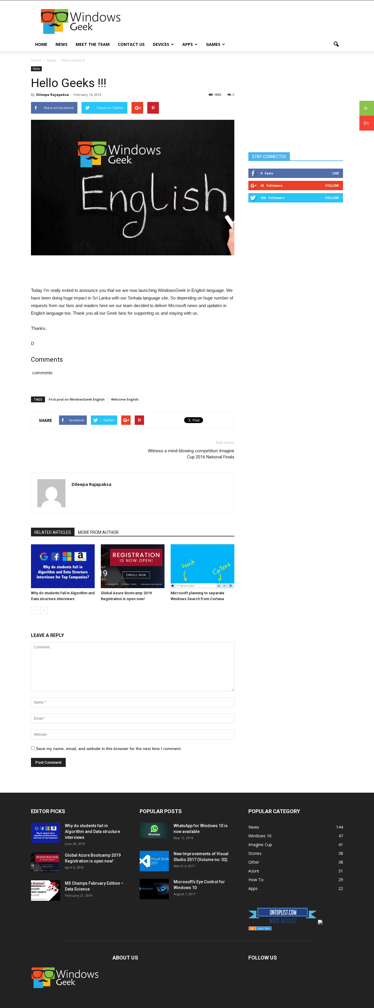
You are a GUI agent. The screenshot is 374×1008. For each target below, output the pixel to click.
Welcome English (124, 399)
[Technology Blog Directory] (260, 929)
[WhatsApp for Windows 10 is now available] (154, 830)
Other (253, 862)
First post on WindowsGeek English (77, 399)
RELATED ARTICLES (52, 532)
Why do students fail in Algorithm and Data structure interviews (92, 831)
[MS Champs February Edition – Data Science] (45, 890)
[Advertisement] (236, 21)
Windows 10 (259, 836)
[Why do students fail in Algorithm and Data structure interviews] (63, 566)
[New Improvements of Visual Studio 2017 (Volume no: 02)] (154, 861)
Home (41, 44)
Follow (332, 185)
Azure (253, 871)
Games (213, 44)
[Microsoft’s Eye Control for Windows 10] (154, 889)
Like (335, 173)
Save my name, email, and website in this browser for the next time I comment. (109, 748)
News (61, 44)
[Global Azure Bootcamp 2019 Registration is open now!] (133, 566)
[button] (336, 44)
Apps (187, 44)
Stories (255, 853)
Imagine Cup (260, 844)
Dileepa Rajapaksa (52, 94)
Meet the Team (93, 44)
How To (256, 879)
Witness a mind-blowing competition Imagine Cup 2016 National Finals (191, 454)
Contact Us (131, 44)
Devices (161, 44)
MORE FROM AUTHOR (98, 532)
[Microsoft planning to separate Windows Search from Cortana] (202, 566)
